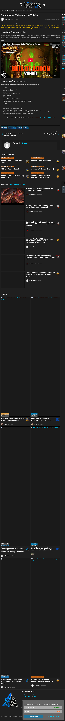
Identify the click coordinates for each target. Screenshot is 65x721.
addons (4, 127)
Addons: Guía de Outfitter (10, 169)
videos (20, 127)
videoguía (12, 127)
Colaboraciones (28, 696)
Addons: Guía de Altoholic (41, 160)
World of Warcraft (7, 157)
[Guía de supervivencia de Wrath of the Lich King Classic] (15, 357)
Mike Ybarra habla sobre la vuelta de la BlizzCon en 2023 (42, 549)
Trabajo (35, 696)
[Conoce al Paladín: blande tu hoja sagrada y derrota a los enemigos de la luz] (12, 263)
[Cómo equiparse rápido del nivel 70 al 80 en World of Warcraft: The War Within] (12, 280)
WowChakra (4, 543)
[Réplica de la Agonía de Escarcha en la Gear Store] (45, 357)
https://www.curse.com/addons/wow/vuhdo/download (42, 117)
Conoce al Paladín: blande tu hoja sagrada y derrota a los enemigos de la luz (40, 257)
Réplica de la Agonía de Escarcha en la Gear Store (41, 419)
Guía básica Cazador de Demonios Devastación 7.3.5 (42, 680)
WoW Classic (5, 414)
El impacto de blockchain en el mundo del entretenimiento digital (12, 681)
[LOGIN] (44, 4)
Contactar (35, 694)
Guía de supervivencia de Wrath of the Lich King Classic (13, 419)
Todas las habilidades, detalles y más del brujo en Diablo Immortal (40, 206)
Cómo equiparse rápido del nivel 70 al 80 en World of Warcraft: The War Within (40, 274)
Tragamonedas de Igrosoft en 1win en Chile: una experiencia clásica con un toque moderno (12, 550)
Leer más (56, 704)
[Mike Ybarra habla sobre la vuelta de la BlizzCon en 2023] (45, 486)
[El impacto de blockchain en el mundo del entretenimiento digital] (15, 618)
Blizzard (34, 414)
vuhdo (26, 127)
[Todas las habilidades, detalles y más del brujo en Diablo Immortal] (12, 212)
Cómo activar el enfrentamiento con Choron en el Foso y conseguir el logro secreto (41, 224)
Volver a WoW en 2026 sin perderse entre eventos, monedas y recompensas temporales (39, 240)
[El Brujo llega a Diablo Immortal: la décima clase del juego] (12, 196)
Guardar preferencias (53, 716)
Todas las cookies (34, 716)
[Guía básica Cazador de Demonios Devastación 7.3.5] (45, 618)
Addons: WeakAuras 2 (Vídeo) (42, 169)
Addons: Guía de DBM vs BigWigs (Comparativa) (40, 176)
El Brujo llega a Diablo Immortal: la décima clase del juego (39, 189)
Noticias (3, 415)
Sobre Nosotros (28, 694)
